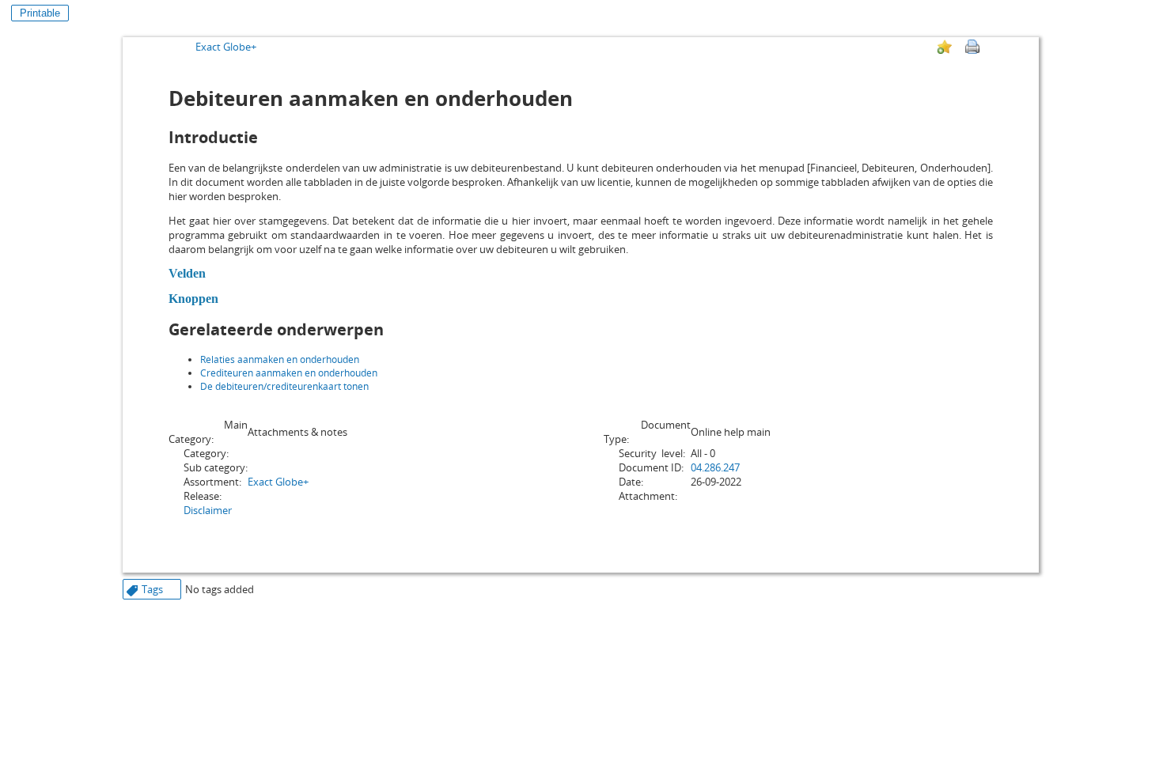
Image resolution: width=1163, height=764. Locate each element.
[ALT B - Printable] (972, 47)
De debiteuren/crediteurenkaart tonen (284, 386)
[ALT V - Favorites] (945, 47)
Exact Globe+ (225, 47)
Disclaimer (208, 510)
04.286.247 (715, 467)
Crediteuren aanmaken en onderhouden (288, 373)
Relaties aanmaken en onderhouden (279, 359)
